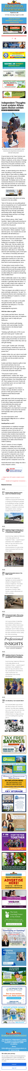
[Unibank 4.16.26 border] (14, 899)
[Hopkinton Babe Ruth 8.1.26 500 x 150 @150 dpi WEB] (14, 56)
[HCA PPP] (14, 74)
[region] (14, 1061)
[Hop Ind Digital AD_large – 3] (14, 803)
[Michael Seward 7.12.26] (15, 30)
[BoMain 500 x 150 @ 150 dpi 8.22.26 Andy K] (14, 46)
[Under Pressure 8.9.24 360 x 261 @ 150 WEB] (14, 765)
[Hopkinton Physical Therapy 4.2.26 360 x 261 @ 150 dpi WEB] (14, 996)
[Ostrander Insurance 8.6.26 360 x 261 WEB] (14, 976)
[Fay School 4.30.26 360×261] (14, 919)
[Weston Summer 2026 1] (14, 861)
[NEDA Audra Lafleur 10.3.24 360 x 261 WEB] (14, 957)
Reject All (14, 1068)
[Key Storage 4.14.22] (14, 784)
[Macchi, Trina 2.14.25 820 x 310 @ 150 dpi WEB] (14, 193)
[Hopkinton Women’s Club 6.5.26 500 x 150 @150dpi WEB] (14, 84)
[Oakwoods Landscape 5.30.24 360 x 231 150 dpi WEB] (14, 1015)
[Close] (26, 1052)
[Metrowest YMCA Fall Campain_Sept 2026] (14, 842)
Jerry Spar (4, 110)
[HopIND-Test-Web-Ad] (14, 471)
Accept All (14, 1064)
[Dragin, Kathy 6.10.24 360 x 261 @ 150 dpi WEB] (14, 938)
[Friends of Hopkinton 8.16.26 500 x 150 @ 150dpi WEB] (14, 95)
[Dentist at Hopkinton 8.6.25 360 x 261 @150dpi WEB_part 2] (14, 823)
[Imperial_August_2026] (14, 745)
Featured (17, 110)
